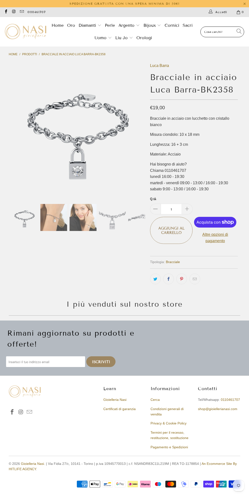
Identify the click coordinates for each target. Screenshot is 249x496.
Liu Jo (122, 37)
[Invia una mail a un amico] (194, 279)
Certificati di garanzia (119, 409)
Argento (126, 25)
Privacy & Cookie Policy (169, 423)
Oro (71, 25)
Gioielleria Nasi (114, 400)
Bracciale (173, 262)
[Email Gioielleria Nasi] (21, 12)
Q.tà (153, 199)
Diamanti (88, 25)
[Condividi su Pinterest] (181, 279)
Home (58, 25)
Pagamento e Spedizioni (169, 447)
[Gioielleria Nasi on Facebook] (6, 12)
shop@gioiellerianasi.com (217, 409)
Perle (110, 25)
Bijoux (150, 25)
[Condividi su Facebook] (168, 279)
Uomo (101, 37)
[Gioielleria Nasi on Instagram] (13, 12)
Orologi (144, 37)
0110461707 (36, 12)
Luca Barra (159, 66)
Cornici (172, 25)
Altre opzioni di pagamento (215, 237)
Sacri (188, 25)
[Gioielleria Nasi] (25, 32)
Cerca (155, 400)
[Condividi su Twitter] (155, 279)
